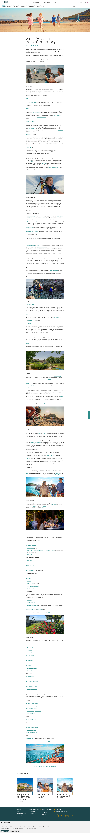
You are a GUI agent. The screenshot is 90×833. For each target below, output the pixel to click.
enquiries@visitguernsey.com (61, 811)
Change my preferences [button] (14, 831)
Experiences (47, 2)
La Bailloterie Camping (32, 708)
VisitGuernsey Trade (32, 813)
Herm (44, 506)
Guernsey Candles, (45, 471)
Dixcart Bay (28, 147)
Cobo (27, 98)
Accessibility (19, 811)
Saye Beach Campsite (31, 719)
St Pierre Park (30, 554)
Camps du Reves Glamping (32, 703)
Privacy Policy (33, 828)
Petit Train (28, 343)
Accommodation (37, 2)
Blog (78, 2)
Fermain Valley (38, 711)
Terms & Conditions (20, 815)
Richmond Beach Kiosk (41, 117)
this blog (45, 403)
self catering (36, 642)
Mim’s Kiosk (33, 102)
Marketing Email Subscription (33, 809)
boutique (28, 642)
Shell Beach (28, 156)
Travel (55, 2)
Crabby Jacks (30, 543)
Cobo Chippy (29, 600)
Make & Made (52, 471)
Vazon (27, 108)
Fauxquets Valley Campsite (32, 706)
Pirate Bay (28, 381)
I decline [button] (7, 831)
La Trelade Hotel (30, 570)
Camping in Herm (30, 738)
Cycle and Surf (31, 320)
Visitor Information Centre (21, 813)
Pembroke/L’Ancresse (30, 121)
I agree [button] (2, 831)
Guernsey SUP (30, 227)
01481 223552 (58, 809)
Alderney (54, 504)
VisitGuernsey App (32, 811)
